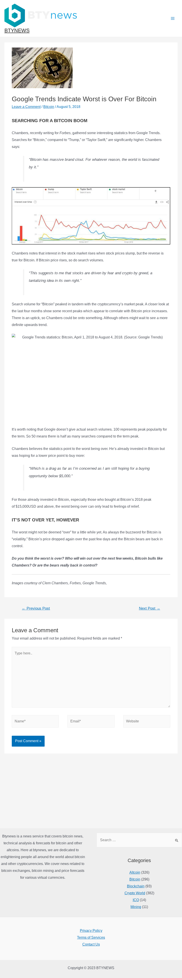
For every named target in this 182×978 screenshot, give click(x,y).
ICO (136, 900)
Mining (136, 907)
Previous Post (36, 608)
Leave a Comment (26, 107)
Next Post (149, 608)
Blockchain (135, 886)
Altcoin (134, 872)
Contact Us (91, 944)
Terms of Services (91, 937)
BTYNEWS (17, 30)
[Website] (146, 722)
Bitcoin (48, 107)
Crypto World (135, 893)
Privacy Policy (91, 930)
